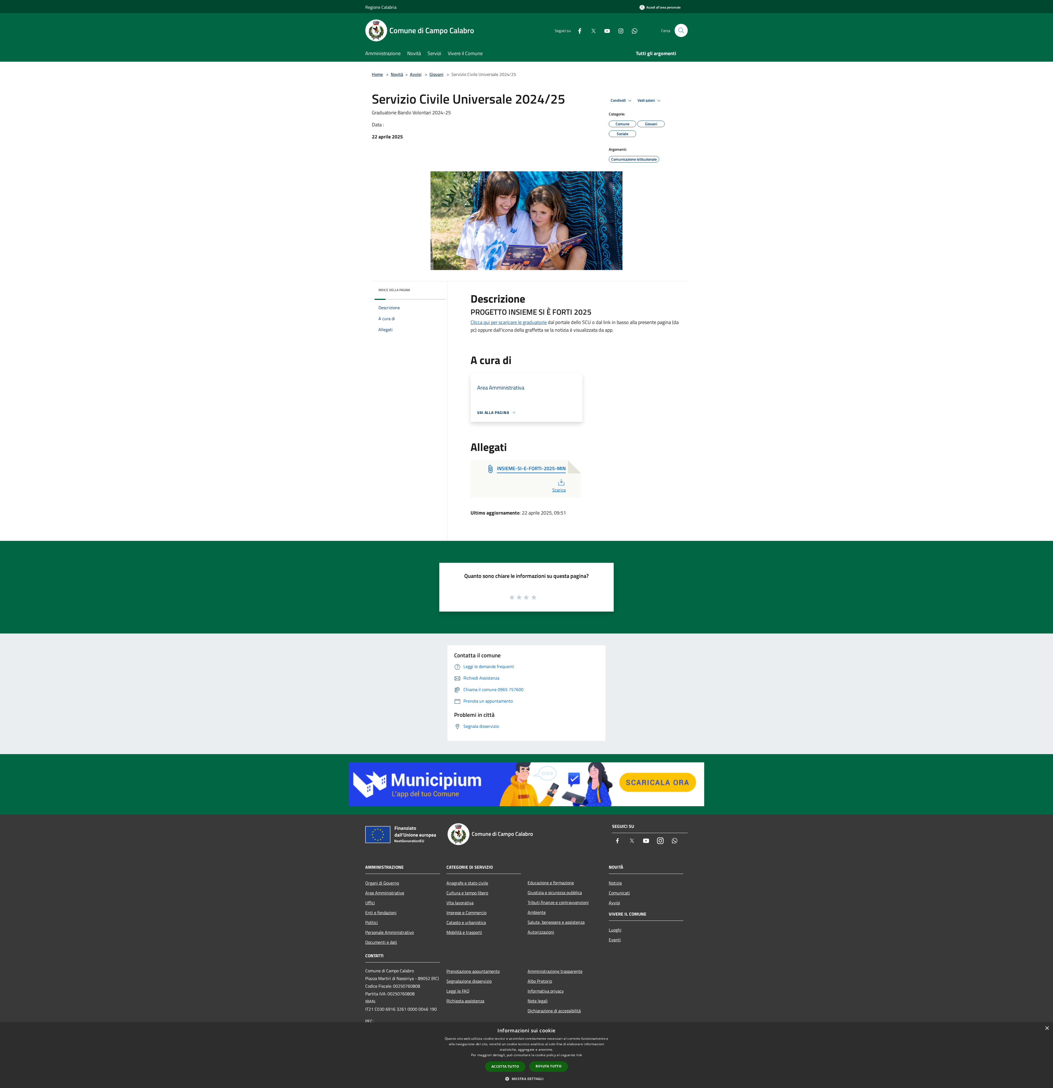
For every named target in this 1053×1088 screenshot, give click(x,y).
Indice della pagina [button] (394, 289)
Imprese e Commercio (466, 912)
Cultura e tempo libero (467, 893)
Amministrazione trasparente (555, 971)
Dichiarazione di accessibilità (554, 1010)
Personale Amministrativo (389, 932)
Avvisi (415, 74)
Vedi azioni (647, 100)
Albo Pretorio (540, 981)
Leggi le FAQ (457, 991)
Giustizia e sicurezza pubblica (555, 892)
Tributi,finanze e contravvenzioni (558, 902)
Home (377, 74)
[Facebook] (577, 30)
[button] (526, 1078)
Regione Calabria (381, 7)
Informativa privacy (546, 991)
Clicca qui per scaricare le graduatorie (509, 322)
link (579, 1055)
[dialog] (526, 1055)
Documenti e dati (381, 942)
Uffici (370, 902)
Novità (397, 74)
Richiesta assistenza (465, 1001)
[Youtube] (604, 30)
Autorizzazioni (541, 932)
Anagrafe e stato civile (467, 883)
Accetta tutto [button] (505, 1066)
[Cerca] (681, 30)
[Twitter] (591, 30)
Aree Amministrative (384, 893)
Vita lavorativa (460, 902)
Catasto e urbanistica (466, 922)
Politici (371, 922)
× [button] (1047, 1028)
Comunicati (619, 893)
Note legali (538, 1001)
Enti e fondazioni (381, 912)
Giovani (436, 74)
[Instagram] (618, 30)
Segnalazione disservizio (469, 981)
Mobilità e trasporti (464, 932)
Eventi (615, 939)
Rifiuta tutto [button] (549, 1066)
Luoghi (615, 930)
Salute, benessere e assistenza (556, 922)
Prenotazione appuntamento (473, 971)
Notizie (615, 883)
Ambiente (537, 912)
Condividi (619, 100)
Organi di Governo (382, 883)
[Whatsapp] (632, 30)
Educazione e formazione (551, 882)
